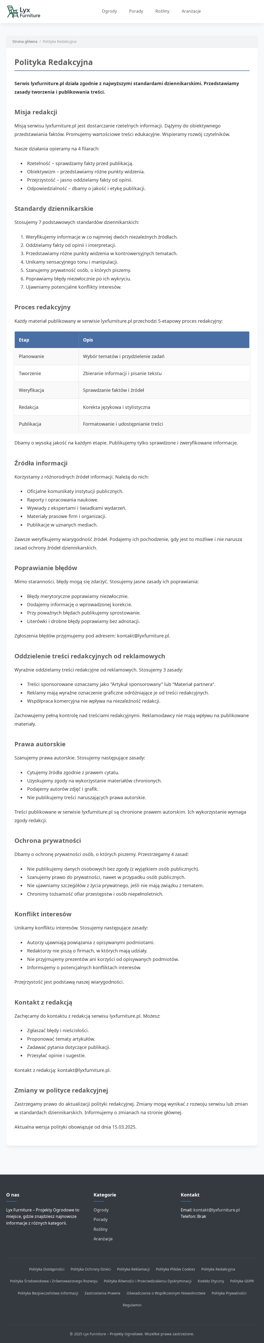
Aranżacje (191, 11)
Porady (136, 11)
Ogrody (109, 11)
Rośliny (162, 11)
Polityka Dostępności (46, 1269)
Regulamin (132, 1304)
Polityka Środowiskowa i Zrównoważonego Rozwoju (54, 1281)
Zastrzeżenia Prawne (102, 1293)
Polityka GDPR (242, 1281)
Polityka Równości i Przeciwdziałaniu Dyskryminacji (148, 1281)
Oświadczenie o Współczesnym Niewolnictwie (166, 1293)
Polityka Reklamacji (133, 1269)
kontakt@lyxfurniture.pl (216, 1210)
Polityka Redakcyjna (218, 1269)
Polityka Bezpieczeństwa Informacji (48, 1293)
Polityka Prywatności (229, 1293)
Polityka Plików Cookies (175, 1269)
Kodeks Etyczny (211, 1281)
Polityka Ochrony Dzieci (91, 1269)
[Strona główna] (25, 11)
